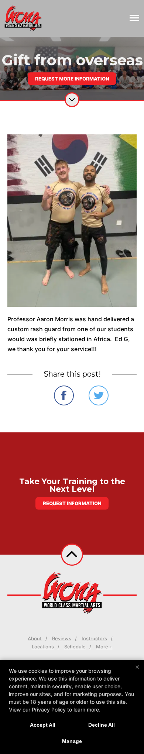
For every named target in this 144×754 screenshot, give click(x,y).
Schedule (75, 647)
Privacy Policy (49, 709)
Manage (72, 741)
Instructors (94, 638)
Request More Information (72, 79)
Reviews (61, 638)
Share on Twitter (98, 395)
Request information (72, 503)
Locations (43, 647)
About (35, 638)
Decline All (101, 725)
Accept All (42, 725)
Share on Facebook (64, 395)
